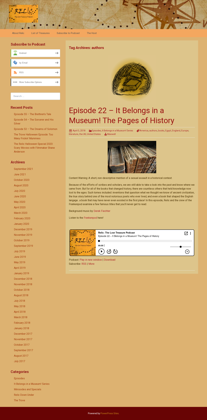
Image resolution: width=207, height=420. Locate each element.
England (176, 130)
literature (73, 134)
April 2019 (20, 267)
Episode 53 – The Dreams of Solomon (35, 129)
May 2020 (19, 201)
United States (94, 134)
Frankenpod (90, 217)
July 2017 (19, 361)
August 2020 (21, 185)
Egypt (168, 130)
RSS (84, 263)
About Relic (18, 33)
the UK (82, 134)
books (161, 130)
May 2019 (19, 262)
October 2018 (21, 289)
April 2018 (20, 311)
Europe (185, 130)
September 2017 (23, 350)
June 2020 (20, 196)
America (144, 130)
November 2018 (23, 284)
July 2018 (19, 300)
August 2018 (21, 295)
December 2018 (23, 278)
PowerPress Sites (110, 413)
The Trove (19, 400)
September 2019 (23, 245)
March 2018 (20, 317)
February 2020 (22, 218)
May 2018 (19, 306)
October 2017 (21, 344)
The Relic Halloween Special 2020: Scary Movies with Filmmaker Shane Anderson (34, 147)
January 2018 (21, 328)
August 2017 (21, 355)
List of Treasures (40, 33)
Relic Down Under (24, 394)
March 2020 (20, 212)
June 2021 (20, 174)
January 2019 (21, 273)
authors (153, 130)
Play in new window (91, 259)
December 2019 (23, 229)
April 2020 (20, 207)
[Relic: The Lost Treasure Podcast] (23, 13)
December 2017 (23, 333)
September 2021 (23, 168)
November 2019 (23, 234)
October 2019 (21, 240)
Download (109, 259)
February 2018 (22, 322)
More (91, 263)
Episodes (96, 130)
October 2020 (21, 179)
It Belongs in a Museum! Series (117, 130)
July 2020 (19, 190)
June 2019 (20, 256)
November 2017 (23, 339)
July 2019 (19, 251)
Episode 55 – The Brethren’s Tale (32, 114)
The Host (92, 33)
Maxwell (111, 134)
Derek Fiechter (102, 211)
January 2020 (21, 223)
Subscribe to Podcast (68, 33)
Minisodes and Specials (27, 389)
